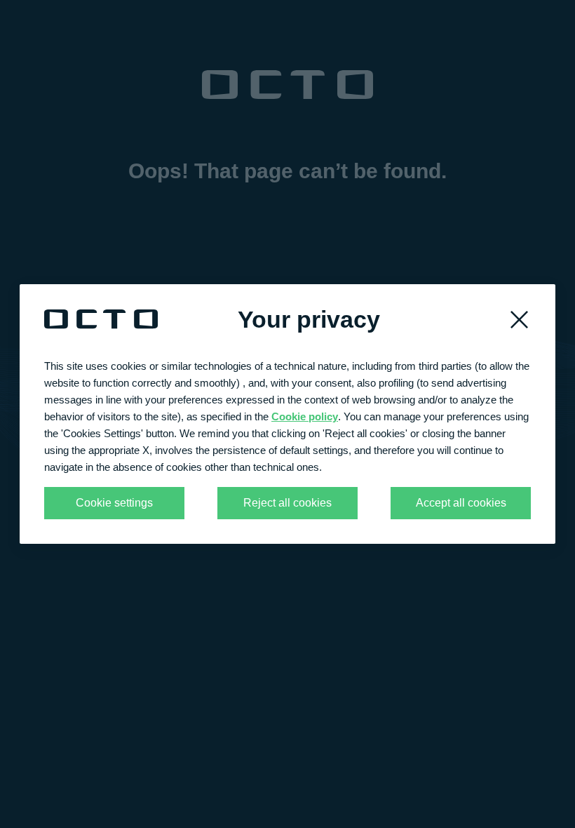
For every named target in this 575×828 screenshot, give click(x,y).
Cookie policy (304, 416)
